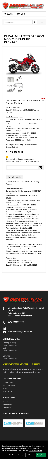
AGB (5, 389)
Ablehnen (30, 455)
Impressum (7, 404)
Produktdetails (14, 177)
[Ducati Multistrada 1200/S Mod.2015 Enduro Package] (24, 61)
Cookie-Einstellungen (17, 455)
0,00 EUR (16, 14)
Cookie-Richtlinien (35, 451)
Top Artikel (7, 407)
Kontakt (6, 401)
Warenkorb (7, 392)
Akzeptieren (41, 455)
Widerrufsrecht (9, 386)
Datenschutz (8, 383)
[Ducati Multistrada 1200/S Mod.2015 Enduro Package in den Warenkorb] (40, 167)
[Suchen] (34, 22)
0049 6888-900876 (16, 322)
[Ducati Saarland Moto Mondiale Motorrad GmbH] (24, 5)
